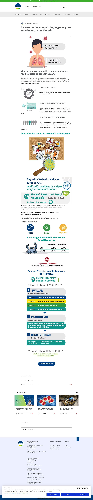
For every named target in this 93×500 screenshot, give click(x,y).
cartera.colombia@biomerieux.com (34, 469)
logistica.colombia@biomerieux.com (34, 465)
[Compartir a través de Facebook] (22, 380)
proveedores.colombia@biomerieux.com (35, 477)
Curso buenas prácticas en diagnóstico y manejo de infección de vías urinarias (24, 409)
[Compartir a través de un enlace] (32, 380)
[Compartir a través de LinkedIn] (28, 380)
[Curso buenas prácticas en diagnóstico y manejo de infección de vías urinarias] (24, 400)
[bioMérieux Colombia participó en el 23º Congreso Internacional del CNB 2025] (68, 400)
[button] (26, 14)
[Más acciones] (71, 23)
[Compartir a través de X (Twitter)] (25, 380)
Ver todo (76, 392)
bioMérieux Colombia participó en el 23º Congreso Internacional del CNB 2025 (67, 409)
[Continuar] (78, 439)
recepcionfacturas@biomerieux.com (34, 482)
